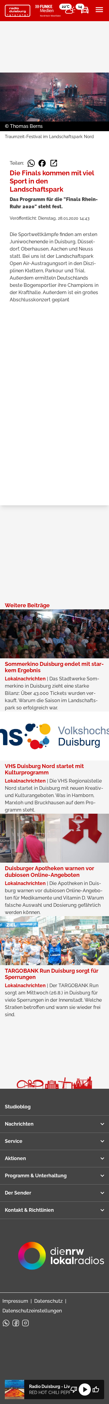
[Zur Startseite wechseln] (17, 10)
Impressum (15, 1301)
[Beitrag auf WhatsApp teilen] (31, 163)
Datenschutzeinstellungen (32, 1311)
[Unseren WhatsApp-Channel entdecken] (6, 1323)
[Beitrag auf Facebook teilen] (42, 163)
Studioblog (18, 1107)
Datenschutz (48, 1301)
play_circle (85, 1389)
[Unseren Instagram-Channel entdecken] (25, 1323)
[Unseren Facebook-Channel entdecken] (15, 1323)
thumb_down (74, 1389)
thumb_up (95, 1389)
